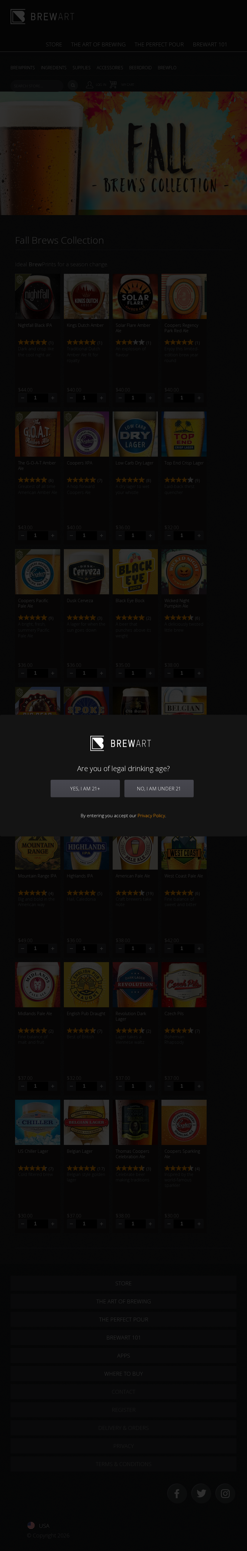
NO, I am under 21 (159, 788)
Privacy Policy (151, 815)
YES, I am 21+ (85, 788)
